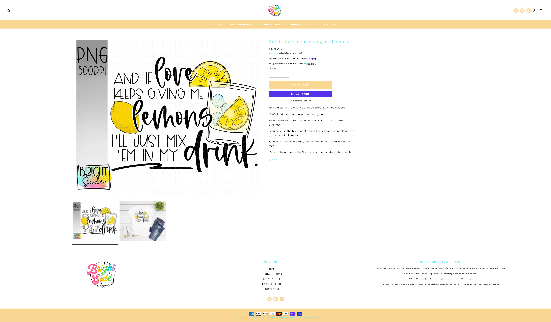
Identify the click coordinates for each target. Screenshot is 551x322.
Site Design (286, 317)
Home (271, 269)
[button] (9, 11)
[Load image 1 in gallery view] (95, 221)
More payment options (300, 101)
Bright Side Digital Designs (258, 317)
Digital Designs (272, 274)
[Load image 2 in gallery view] (143, 221)
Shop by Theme (272, 279)
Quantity (273, 68)
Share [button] (275, 159)
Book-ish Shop (272, 284)
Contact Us (272, 289)
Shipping (273, 53)
